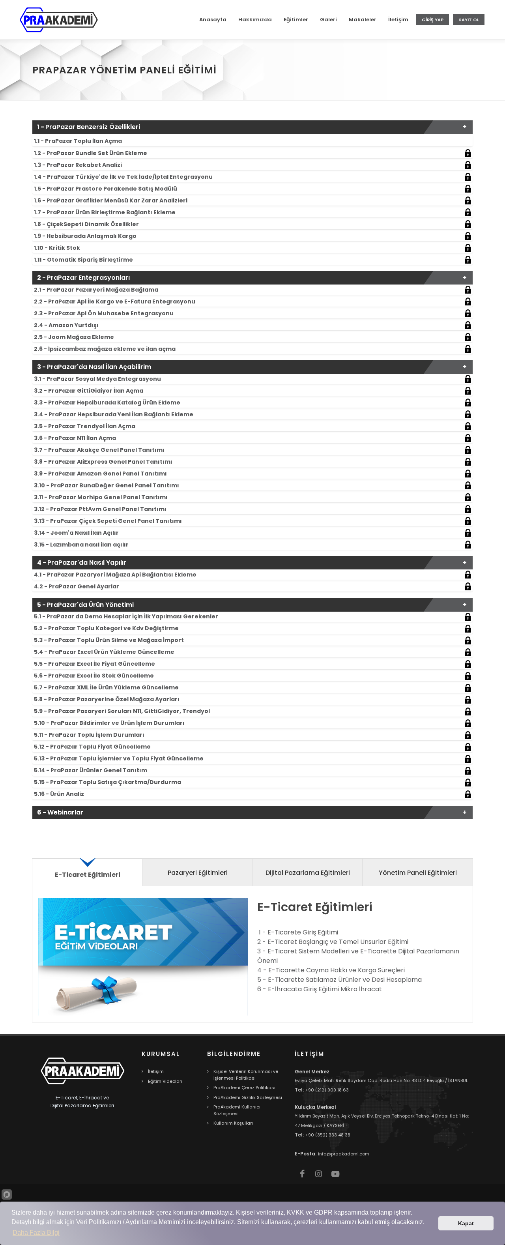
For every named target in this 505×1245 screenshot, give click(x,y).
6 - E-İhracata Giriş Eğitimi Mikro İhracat (319, 989)
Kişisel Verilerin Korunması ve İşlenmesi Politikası (245, 1074)
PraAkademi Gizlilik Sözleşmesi (247, 1097)
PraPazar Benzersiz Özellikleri (88, 126)
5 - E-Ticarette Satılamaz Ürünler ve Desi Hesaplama (339, 979)
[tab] (252, 140)
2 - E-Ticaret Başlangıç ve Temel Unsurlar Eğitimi (332, 941)
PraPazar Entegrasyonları (83, 277)
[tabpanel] (252, 957)
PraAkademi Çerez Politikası (244, 1087)
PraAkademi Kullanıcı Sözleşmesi (236, 1110)
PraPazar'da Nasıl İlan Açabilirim (94, 366)
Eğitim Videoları (165, 1081)
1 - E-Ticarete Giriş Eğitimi (298, 932)
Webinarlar (60, 812)
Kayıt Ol (468, 20)
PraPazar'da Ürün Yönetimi (85, 604)
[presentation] (87, 872)
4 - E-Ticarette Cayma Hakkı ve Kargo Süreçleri (331, 970)
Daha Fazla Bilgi (36, 1232)
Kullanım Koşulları (233, 1123)
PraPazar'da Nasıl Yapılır (81, 562)
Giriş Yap (432, 20)
